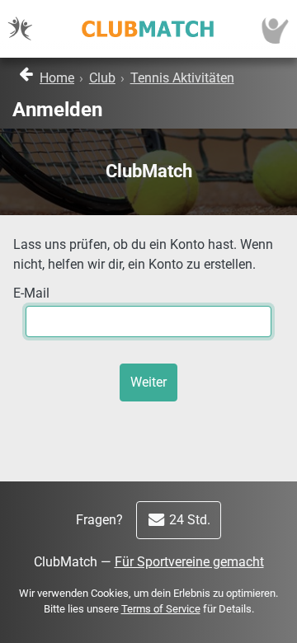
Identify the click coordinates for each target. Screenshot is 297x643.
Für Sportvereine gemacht (189, 562)
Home (57, 78)
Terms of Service (160, 609)
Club (102, 78)
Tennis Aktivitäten (182, 78)
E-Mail (31, 293)
